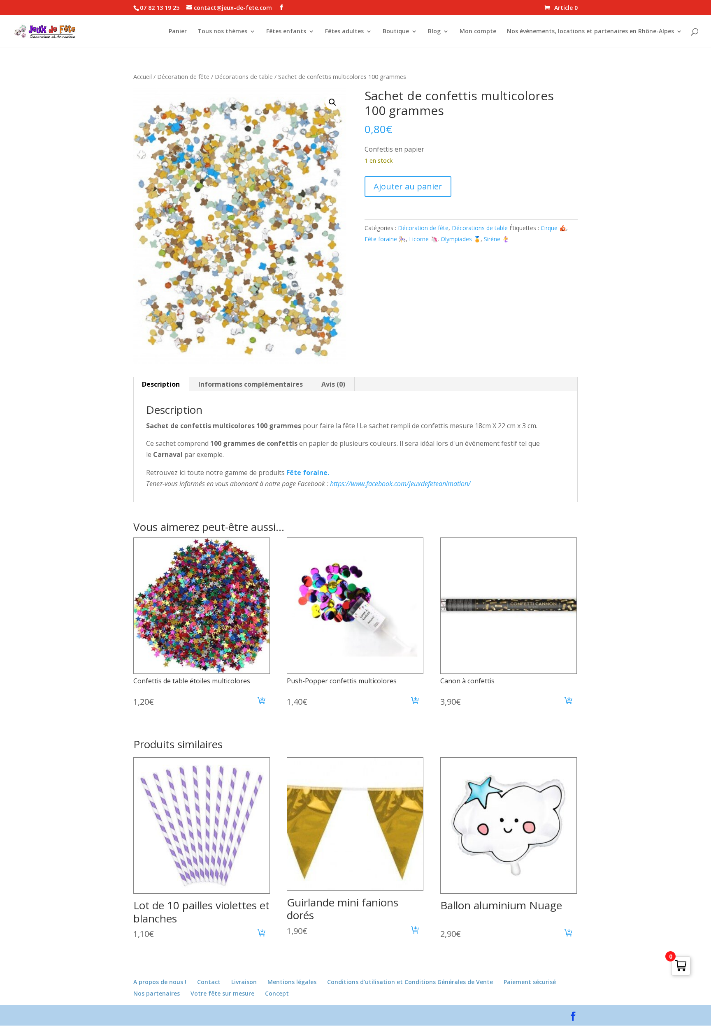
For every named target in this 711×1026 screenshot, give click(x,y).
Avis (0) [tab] (333, 384)
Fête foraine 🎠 (385, 239)
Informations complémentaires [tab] (250, 384)
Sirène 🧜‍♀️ (496, 239)
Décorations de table (244, 76)
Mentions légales (291, 982)
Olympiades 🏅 (461, 239)
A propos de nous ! (159, 982)
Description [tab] (161, 384)
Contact (209, 982)
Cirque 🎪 (553, 228)
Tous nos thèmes (222, 31)
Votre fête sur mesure (222, 993)
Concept (277, 993)
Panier (178, 31)
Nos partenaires (156, 993)
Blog (434, 31)
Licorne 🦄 (423, 239)
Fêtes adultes (344, 31)
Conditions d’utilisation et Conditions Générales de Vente (410, 982)
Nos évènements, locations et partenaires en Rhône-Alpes (590, 31)
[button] (332, 102)
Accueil (142, 76)
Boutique (396, 31)
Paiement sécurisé (530, 982)
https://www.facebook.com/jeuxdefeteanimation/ (400, 483)
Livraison (244, 982)
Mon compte (478, 31)
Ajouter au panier (408, 186)
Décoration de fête (183, 76)
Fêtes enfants (286, 31)
